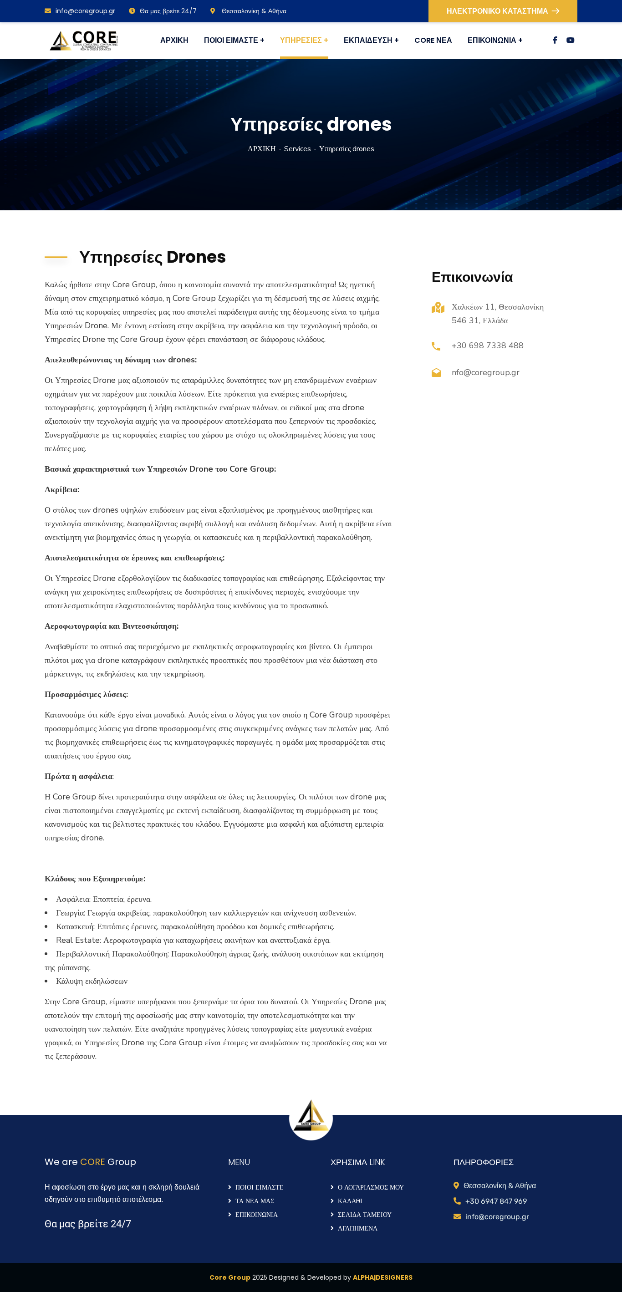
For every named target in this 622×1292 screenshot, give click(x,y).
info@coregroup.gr (85, 10)
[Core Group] (83, 40)
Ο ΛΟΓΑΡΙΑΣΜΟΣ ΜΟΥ (371, 1187)
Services (297, 149)
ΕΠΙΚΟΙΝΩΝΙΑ (256, 1214)
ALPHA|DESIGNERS (383, 1277)
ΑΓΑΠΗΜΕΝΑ (357, 1228)
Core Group (229, 1277)
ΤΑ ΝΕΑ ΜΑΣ (254, 1201)
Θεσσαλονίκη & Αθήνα (253, 10)
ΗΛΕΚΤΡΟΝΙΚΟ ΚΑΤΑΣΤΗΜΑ (497, 11)
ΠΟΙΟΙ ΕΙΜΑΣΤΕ (259, 1187)
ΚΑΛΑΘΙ (350, 1201)
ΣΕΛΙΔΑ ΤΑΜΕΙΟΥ (365, 1214)
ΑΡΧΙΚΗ (262, 149)
